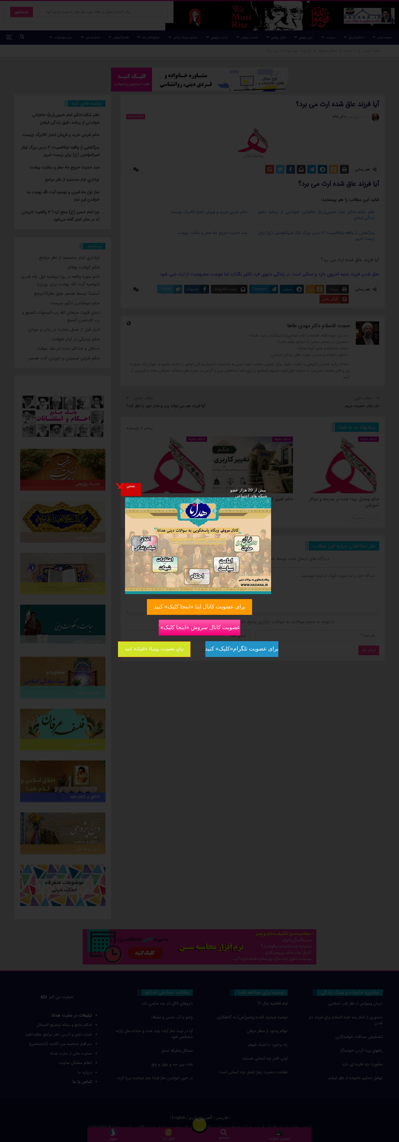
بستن (130, 485)
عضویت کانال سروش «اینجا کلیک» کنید (199, 627)
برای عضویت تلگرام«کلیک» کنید (241, 649)
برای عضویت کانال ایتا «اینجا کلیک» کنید (199, 606)
